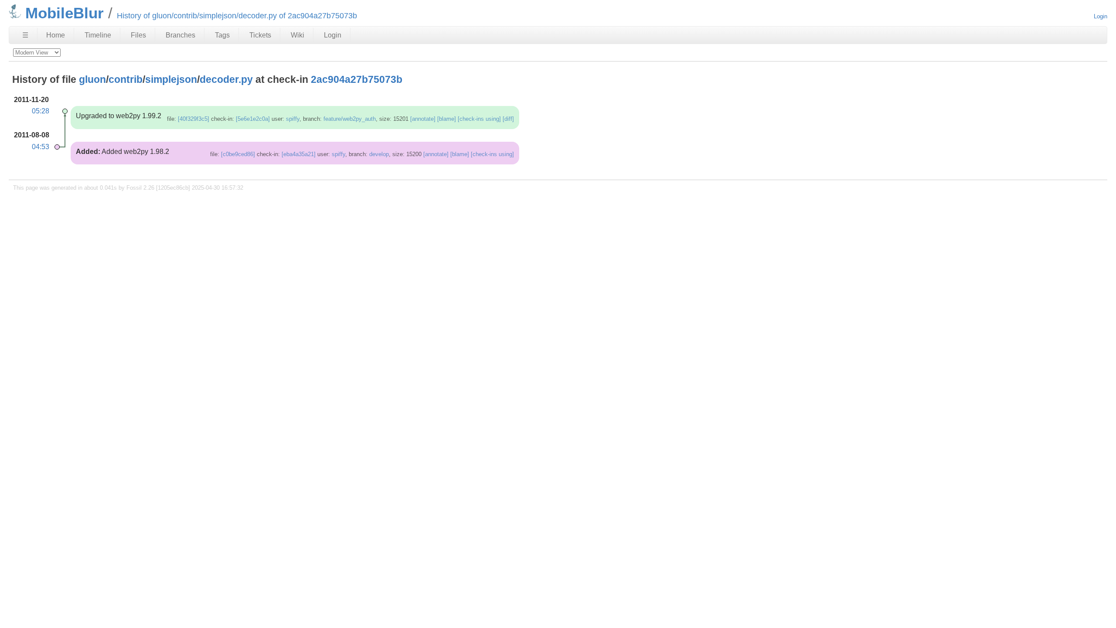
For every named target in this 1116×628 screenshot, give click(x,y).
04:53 (40, 146)
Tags (222, 35)
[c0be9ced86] (238, 154)
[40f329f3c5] (193, 119)
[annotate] (423, 119)
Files (138, 35)
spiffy (292, 119)
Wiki (297, 35)
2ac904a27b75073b (356, 79)
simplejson (171, 79)
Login (1100, 16)
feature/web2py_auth (349, 119)
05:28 (40, 111)
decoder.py (226, 79)
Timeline (98, 35)
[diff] (508, 119)
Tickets (260, 35)
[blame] (446, 119)
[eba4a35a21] (299, 154)
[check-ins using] (479, 119)
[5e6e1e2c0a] (253, 119)
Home (55, 35)
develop (379, 154)
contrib (126, 79)
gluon (92, 79)
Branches (180, 35)
